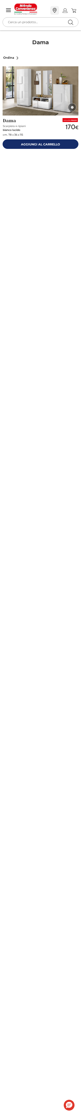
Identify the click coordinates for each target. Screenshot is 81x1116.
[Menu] (8, 10)
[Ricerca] (61, 11)
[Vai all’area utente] (64, 10)
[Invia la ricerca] (70, 22)
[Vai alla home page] (30, 9)
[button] (11, 58)
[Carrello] (73, 10)
